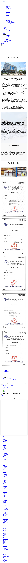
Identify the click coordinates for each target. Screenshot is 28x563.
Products (5, 5)
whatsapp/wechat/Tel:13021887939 (10, 379)
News (4, 27)
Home (4, 3)
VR (4, 33)
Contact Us (5, 41)
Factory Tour (8, 30)
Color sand (8, 17)
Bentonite (8, 7)
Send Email (3, 395)
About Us (5, 28)
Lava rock (8, 20)
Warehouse (8, 35)
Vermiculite (8, 12)
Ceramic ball (8, 23)
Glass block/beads (9, 21)
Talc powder (8, 13)
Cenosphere (8, 9)
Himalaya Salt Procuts (10, 22)
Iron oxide (8, 16)
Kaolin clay (8, 14)
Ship (7, 37)
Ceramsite (8, 19)
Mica (7, 10)
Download (8, 32)
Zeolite (7, 15)
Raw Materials (9, 40)
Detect (7, 39)
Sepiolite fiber (8, 8)
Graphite (5, 372)
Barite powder (9, 26)
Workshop (8, 36)
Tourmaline (8, 6)
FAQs (7, 29)
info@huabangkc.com (7, 378)
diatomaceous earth (10, 25)
